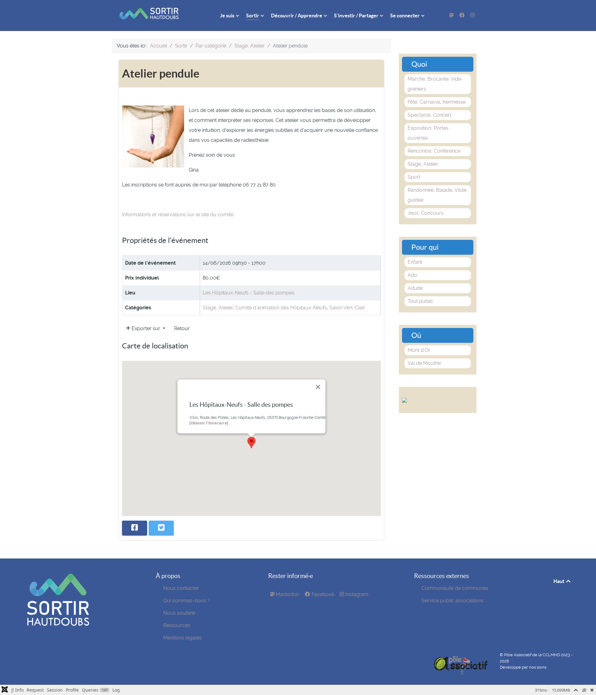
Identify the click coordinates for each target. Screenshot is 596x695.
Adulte (415, 288)
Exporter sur (145, 328)
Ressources (176, 625)
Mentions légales (182, 638)
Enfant (415, 262)
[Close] (318, 386)
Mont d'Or (419, 350)
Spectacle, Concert (429, 115)
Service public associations (453, 600)
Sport (414, 177)
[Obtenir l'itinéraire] (208, 423)
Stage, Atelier (218, 308)
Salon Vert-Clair (347, 308)
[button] (251, 442)
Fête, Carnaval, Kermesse (437, 102)
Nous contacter (181, 588)
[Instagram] (472, 15)
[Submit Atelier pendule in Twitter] (161, 528)
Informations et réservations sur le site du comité (177, 214)
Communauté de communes (455, 588)
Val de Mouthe (424, 363)
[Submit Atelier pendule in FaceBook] (134, 528)
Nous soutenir (179, 613)
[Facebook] (462, 15)
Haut (559, 581)
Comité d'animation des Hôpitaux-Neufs (281, 308)
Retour (182, 328)
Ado (412, 275)
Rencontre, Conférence (434, 151)
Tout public (420, 301)
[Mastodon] (452, 15)
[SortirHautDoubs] (58, 624)
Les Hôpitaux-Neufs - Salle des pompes (249, 293)
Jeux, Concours (426, 213)
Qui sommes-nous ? (186, 600)
